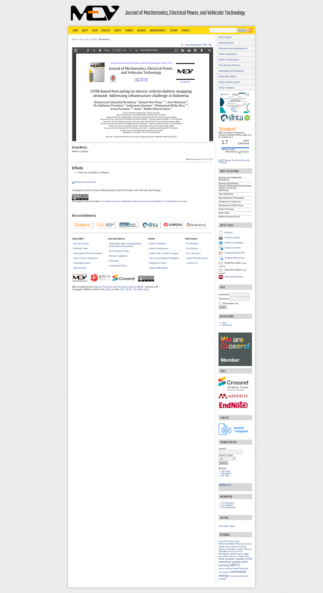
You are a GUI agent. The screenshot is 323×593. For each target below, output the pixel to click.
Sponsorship (79, 268)
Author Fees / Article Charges (164, 253)
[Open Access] (250, 30)
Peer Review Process (229, 65)
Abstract (228, 232)
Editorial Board (226, 43)
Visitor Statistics (226, 88)
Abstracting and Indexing (231, 71)
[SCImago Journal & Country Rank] (235, 162)
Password (224, 299)
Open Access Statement (85, 258)
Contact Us (192, 263)
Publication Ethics (228, 76)
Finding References (234, 258)
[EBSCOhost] (128, 225)
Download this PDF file (198, 44)
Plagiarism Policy (158, 263)
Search (117, 30)
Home (75, 30)
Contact (186, 30)
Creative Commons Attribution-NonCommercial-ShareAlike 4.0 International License (144, 201)
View (224, 323)
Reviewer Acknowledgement (233, 48)
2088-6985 (105, 289)
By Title (225, 476)
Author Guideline (157, 243)
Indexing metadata (233, 243)
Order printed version (229, 82)
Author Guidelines (228, 54)
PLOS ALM (208, 159)
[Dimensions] (196, 225)
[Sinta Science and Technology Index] (151, 225)
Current (129, 30)
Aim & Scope (225, 37)
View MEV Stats (141, 289)
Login (94, 30)
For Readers (228, 503)
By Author (226, 473)
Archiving (114, 261)
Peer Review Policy (119, 251)
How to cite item (232, 248)
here (231, 137)
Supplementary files (234, 253)
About (85, 30)
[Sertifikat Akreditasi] (235, 112)
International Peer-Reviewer (87, 253)
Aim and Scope (81, 243)
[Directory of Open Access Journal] (105, 225)
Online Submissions (229, 60)
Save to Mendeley (233, 277)
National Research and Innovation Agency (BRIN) (118, 287)
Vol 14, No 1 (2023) (88, 39)
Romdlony (104, 39)
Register (105, 30)
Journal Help (225, 485)
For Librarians (193, 253)
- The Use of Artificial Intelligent (163, 258)
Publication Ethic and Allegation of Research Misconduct (124, 245)
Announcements (158, 30)
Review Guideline (118, 256)
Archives (141, 30)
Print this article (232, 238)
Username (224, 294)
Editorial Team (80, 248)
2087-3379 (125, 289)
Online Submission (158, 248)
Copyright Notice (81, 263)
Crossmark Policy (118, 265)
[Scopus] (83, 225)
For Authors (192, 248)
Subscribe (227, 325)
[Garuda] (173, 225)
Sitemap (174, 30)
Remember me (230, 303)
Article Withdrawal (158, 268)
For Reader (192, 243)
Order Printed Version (197, 258)
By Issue (226, 471)
